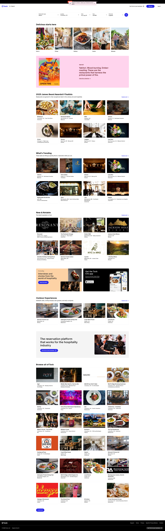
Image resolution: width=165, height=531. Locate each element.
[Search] (126, 15)
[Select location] (78, 14)
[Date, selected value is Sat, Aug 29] (89, 14)
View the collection (84, 78)
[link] (47, 110)
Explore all (124, 97)
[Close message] (95, 3)
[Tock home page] (5, 6)
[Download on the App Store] (94, 281)
